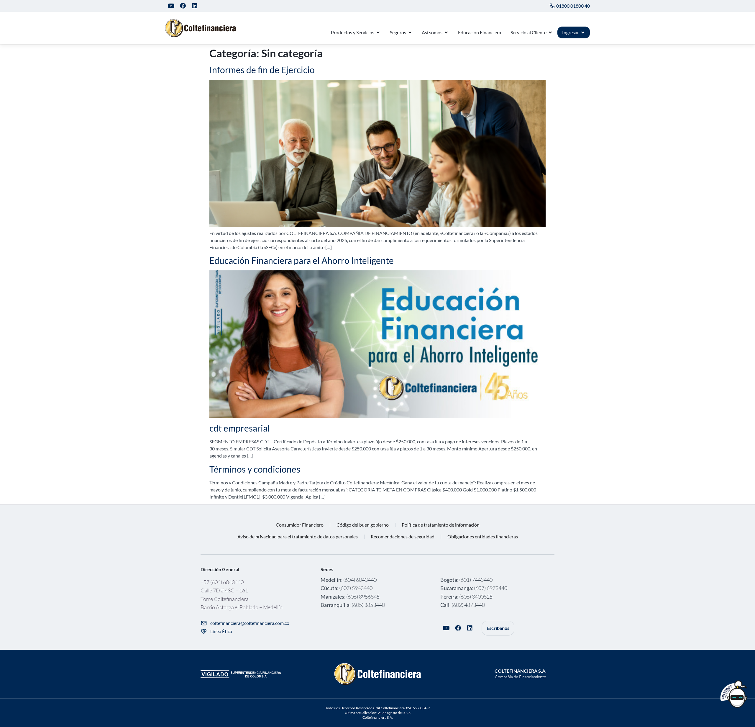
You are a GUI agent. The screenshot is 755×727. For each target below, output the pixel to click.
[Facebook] (183, 6)
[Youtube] (171, 6)
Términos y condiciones (254, 469)
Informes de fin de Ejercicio (262, 69)
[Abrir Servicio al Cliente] (550, 32)
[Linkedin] (195, 6)
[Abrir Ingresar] (582, 32)
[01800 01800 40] (552, 6)
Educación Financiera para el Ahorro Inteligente (301, 260)
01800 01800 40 (573, 6)
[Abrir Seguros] (410, 32)
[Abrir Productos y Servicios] (378, 32)
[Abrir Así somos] (446, 32)
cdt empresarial (239, 428)
